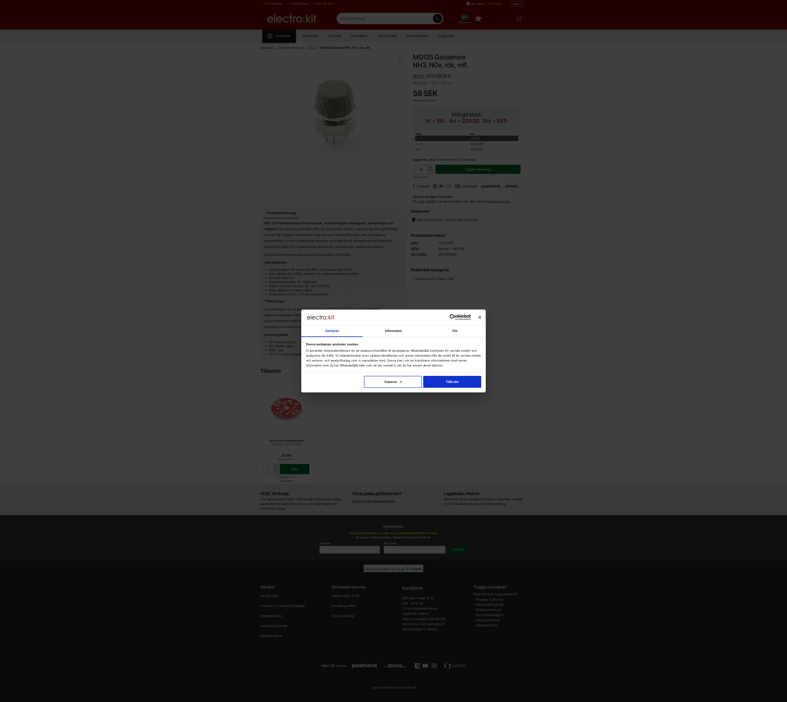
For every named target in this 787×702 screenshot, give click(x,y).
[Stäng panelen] (479, 317)
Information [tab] (393, 330)
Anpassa (390, 381)
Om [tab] (454, 330)
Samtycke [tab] (332, 330)
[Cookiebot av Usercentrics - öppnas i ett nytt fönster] (453, 317)
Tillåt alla (452, 381)
